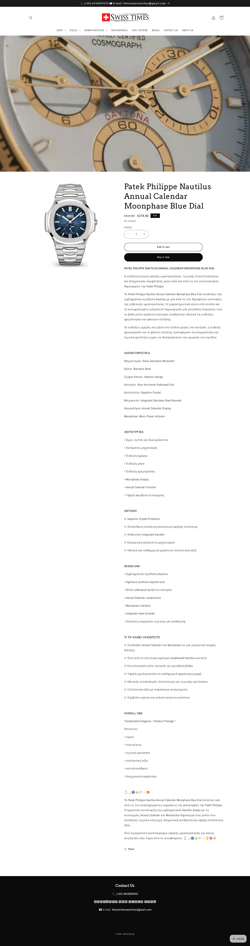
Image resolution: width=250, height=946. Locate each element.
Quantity (128, 227)
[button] (31, 17)
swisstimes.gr (129, 934)
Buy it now (163, 257)
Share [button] (131, 849)
